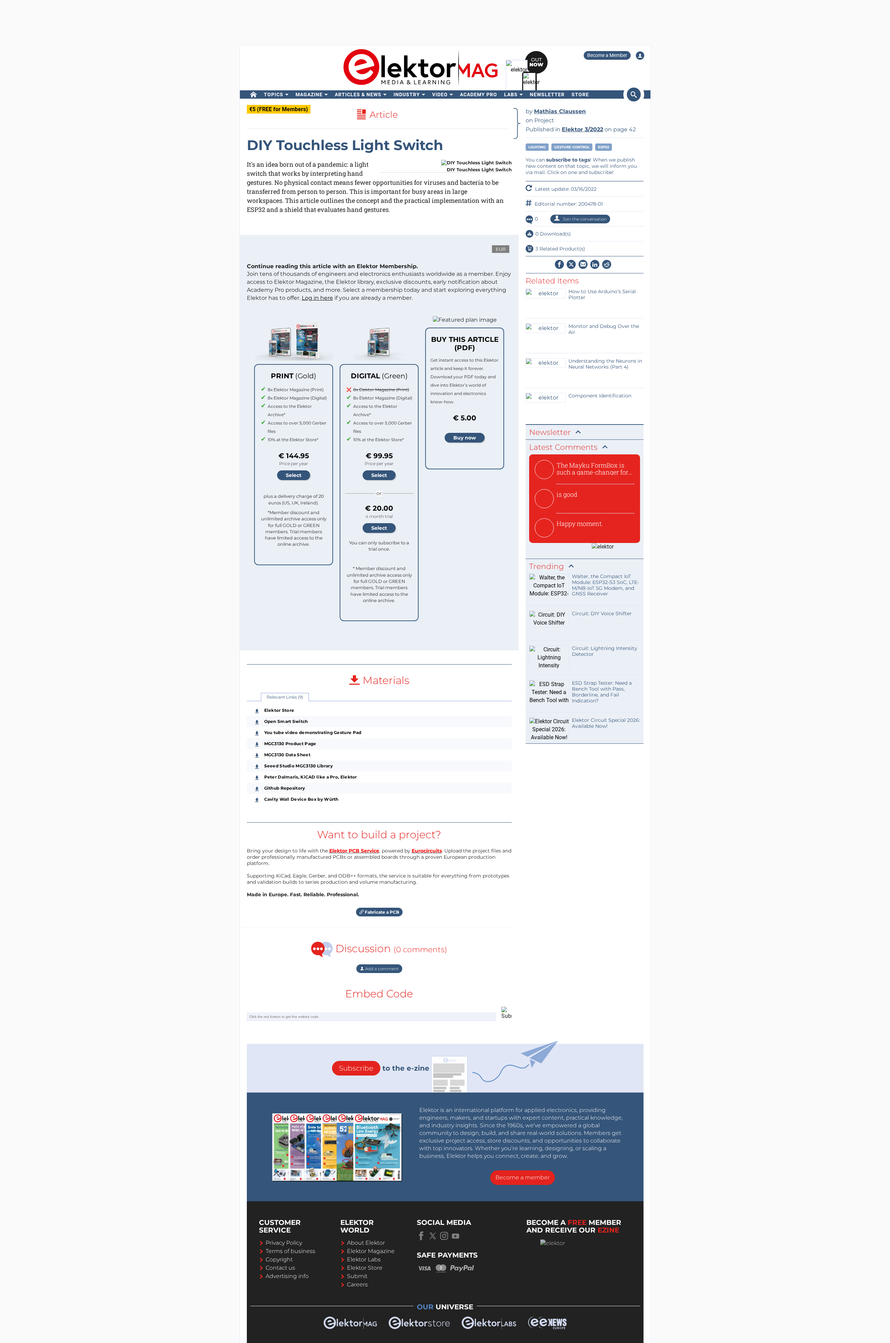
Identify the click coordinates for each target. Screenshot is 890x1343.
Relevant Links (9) (285, 697)
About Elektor (366, 1242)
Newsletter (547, 94)
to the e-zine (384, 1068)
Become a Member (607, 55)
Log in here (317, 298)
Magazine (309, 94)
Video (440, 94)
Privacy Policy (284, 1242)
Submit (357, 1276)
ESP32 (603, 147)
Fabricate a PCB (381, 912)
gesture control (572, 147)
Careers (357, 1284)
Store (580, 94)
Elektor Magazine (371, 1251)
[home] (254, 94)
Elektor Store (364, 1267)
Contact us (280, 1267)
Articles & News (358, 94)
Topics (273, 94)
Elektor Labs (364, 1259)
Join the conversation (584, 219)
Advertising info (287, 1276)
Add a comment (381, 968)
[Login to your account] (640, 55)
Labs (511, 94)
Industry (407, 94)
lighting (537, 147)
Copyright (279, 1259)
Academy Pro (478, 94)
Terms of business (290, 1251)
